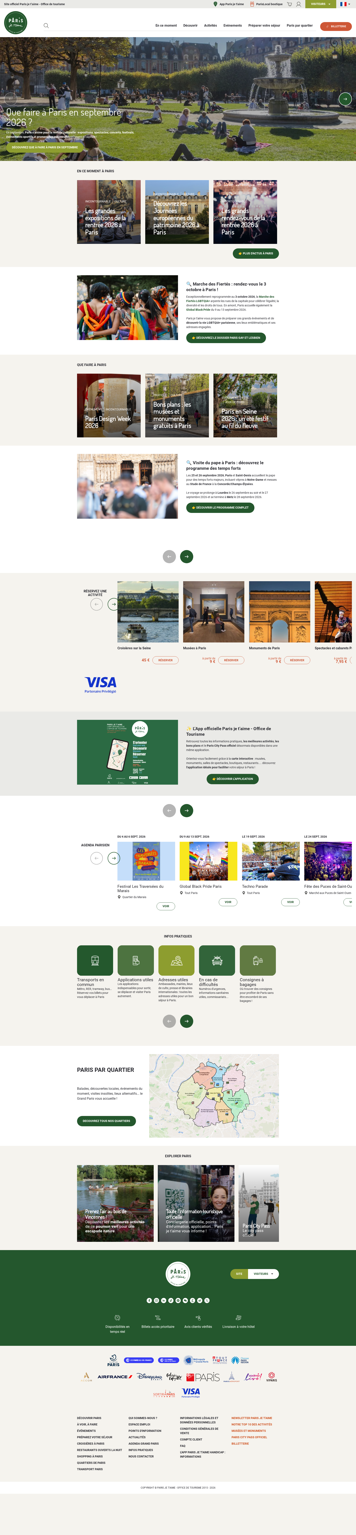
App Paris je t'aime (232, 4)
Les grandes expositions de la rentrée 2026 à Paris (105, 221)
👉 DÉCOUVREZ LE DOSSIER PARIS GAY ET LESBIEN (226, 338)
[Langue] (346, 4)
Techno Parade (255, 886)
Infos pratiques (141, 1450)
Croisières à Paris (90, 1443)
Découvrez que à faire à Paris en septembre (45, 147)
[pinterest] (178, 1300)
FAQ (182, 1446)
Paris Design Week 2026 (108, 422)
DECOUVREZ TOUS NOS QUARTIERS (106, 1121)
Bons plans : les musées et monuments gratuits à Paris (172, 415)
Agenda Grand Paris (144, 1443)
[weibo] (199, 1300)
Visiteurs (261, 1274)
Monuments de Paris (264, 648)
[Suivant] (345, 99)
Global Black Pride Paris (201, 886)
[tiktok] (170, 1300)
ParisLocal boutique (269, 4)
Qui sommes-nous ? (143, 1418)
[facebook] (149, 1300)
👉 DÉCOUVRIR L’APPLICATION (232, 779)
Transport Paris (90, 1469)
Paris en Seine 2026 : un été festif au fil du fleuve (245, 418)
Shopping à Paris (90, 1456)
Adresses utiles (173, 979)
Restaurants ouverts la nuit (99, 1450)
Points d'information (145, 1430)
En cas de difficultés (208, 982)
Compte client (191, 1439)
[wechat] (185, 1300)
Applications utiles (135, 979)
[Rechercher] (46, 25)
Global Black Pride (198, 309)
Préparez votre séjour (94, 1437)
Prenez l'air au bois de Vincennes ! (105, 1214)
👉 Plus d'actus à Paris (256, 253)
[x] (207, 1300)
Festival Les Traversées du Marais (140, 888)
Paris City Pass (256, 1225)
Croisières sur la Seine (134, 648)
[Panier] (289, 4)
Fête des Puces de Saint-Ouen (330, 886)
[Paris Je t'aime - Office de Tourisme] (15, 22)
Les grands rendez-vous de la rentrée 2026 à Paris (243, 221)
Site (239, 1274)
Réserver (165, 660)
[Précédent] (10, 99)
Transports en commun (90, 982)
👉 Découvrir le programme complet (220, 507)
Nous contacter (141, 1456)
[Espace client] (298, 4)
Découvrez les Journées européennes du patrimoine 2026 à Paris (176, 217)
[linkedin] (163, 1300)
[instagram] (156, 1300)
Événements (86, 1430)
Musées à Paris (194, 648)
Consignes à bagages (252, 982)
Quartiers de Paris (91, 1462)
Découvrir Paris (89, 1418)
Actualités (137, 1437)
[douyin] (192, 1300)
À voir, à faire (87, 1424)
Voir (166, 906)
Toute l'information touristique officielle (194, 1214)
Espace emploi (139, 1424)
